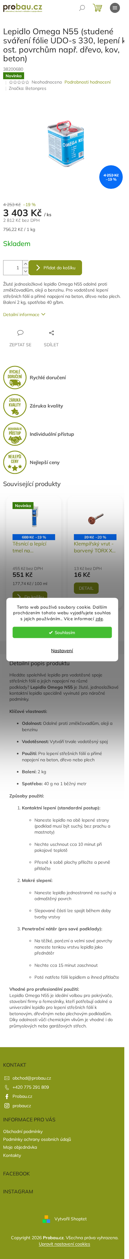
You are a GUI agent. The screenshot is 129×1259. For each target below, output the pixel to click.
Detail (86, 588)
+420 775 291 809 (31, 1087)
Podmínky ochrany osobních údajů (37, 1139)
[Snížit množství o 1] (25, 271)
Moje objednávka (20, 1147)
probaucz (22, 1105)
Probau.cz (22, 1096)
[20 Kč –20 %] (95, 518)
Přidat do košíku (59, 268)
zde (99, 618)
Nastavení (62, 651)
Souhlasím (65, 632)
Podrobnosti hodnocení (87, 82)
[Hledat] (82, 8)
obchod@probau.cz (32, 1078)
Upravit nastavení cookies (64, 1244)
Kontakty (12, 1155)
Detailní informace (21, 314)
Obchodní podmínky (23, 1131)
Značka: (27, 88)
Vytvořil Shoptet (70, 1219)
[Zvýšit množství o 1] (25, 264)
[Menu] (115, 8)
